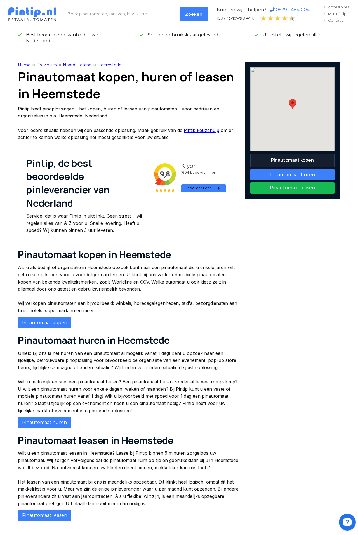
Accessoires (336, 7)
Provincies (47, 64)
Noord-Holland (77, 64)
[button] (292, 104)
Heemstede (109, 64)
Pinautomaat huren (44, 422)
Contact (333, 20)
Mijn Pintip (335, 13)
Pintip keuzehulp (201, 130)
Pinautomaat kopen (44, 322)
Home (24, 64)
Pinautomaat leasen (44, 515)
